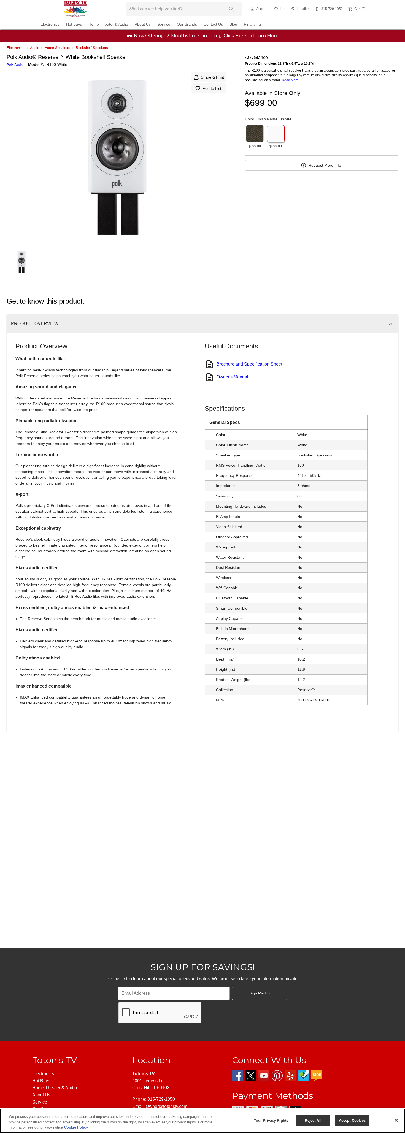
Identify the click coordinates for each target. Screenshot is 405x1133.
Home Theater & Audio (108, 24)
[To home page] (75, 9)
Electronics (50, 24)
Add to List (212, 88)
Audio (34, 48)
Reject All (313, 1120)
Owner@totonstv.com (166, 1106)
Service (163, 24)
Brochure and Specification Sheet (249, 364)
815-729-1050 (161, 1099)
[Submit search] (231, 9)
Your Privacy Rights (271, 1120)
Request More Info (325, 165)
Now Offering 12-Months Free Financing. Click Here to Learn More (206, 35)
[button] (252, 9)
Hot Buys (74, 24)
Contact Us (213, 24)
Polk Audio (15, 65)
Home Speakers (57, 48)
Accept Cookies (352, 1120)
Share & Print (212, 77)
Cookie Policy (76, 1127)
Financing (252, 24)
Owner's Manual (232, 377)
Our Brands (187, 24)
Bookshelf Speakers (92, 48)
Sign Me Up (259, 993)
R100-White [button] (57, 64)
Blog (233, 24)
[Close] (396, 1120)
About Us (143, 24)
